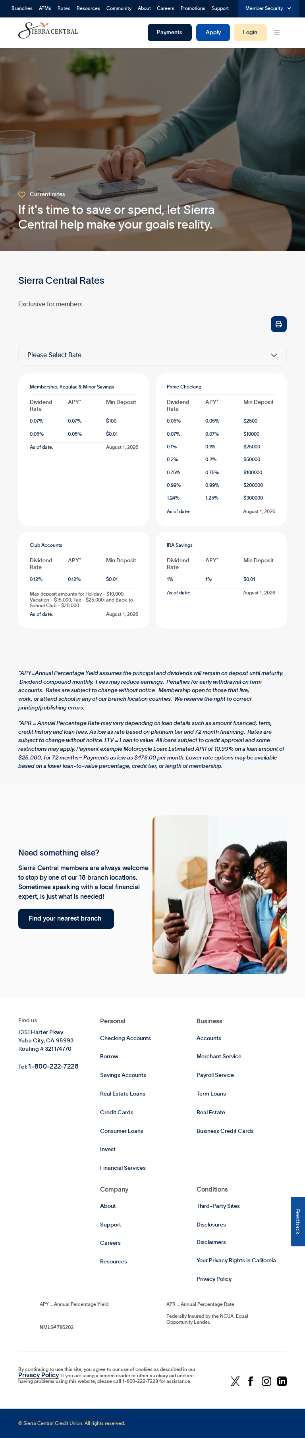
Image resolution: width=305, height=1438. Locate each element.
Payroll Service (215, 1075)
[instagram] (266, 1381)
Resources (88, 8)
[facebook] (250, 1381)
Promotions (193, 8)
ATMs (45, 8)
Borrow (109, 1056)
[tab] (152, 381)
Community (118, 8)
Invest (108, 1149)
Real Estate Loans (122, 1094)
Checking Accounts (125, 1038)
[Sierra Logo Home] (48, 30)
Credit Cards (116, 1112)
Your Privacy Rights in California (236, 1260)
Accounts (209, 1038)
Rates (64, 8)
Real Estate (211, 1112)
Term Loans (211, 1094)
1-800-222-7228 (53, 1066)
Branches (22, 8)
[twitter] (235, 1381)
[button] (268, 8)
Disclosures (211, 1225)
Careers (165, 8)
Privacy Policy (214, 1279)
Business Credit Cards (225, 1131)
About (144, 8)
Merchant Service (219, 1056)
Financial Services (123, 1168)
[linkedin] (282, 1381)
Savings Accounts (123, 1075)
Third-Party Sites (218, 1206)
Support (220, 8)
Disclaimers (211, 1242)
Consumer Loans (121, 1131)
